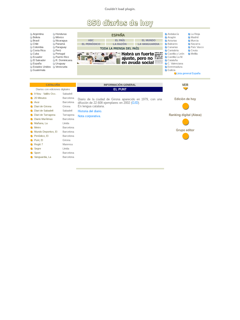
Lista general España (188, 73)
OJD (135, 102)
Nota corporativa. (89, 116)
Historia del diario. (90, 111)
